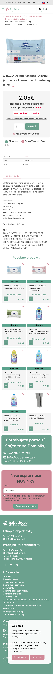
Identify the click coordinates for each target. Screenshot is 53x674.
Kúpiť (32, 126)
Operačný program (12, 594)
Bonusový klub (10, 596)
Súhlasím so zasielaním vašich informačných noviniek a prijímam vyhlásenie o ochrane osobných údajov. (24, 498)
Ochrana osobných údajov (15, 591)
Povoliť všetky (20, 657)
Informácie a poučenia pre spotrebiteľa (22, 605)
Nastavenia (37, 657)
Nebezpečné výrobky (13, 611)
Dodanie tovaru (10, 579)
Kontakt (7, 576)
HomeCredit (9, 608)
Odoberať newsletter (26, 506)
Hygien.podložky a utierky (16, 19)
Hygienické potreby (34, 16)
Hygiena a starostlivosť (12, 16)
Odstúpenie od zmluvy (13, 614)
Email (6, 485)
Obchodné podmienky (13, 585)
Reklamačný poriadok (13, 582)
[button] (2, 9)
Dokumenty (8, 588)
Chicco (25, 156)
